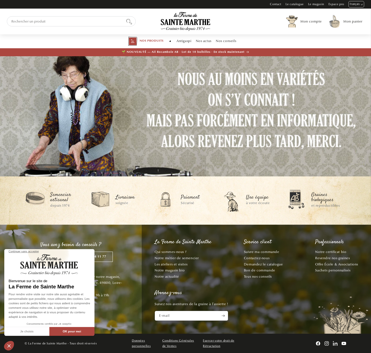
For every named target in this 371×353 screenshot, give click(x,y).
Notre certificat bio (330, 252)
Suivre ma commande (261, 252)
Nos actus (203, 41)
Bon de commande (259, 270)
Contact (275, 4)
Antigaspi (183, 41)
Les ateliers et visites (171, 264)
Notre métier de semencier (177, 258)
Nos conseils (226, 41)
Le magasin (316, 4)
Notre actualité (167, 276)
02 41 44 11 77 (94, 256)
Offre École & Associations (336, 264)
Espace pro (336, 4)
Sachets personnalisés (333, 270)
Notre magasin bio (170, 270)
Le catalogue (295, 4)
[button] (146, 41)
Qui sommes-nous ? (170, 252)
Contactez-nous (256, 258)
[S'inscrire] (223, 316)
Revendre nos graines (332, 258)
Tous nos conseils (258, 276)
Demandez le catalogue (263, 264)
